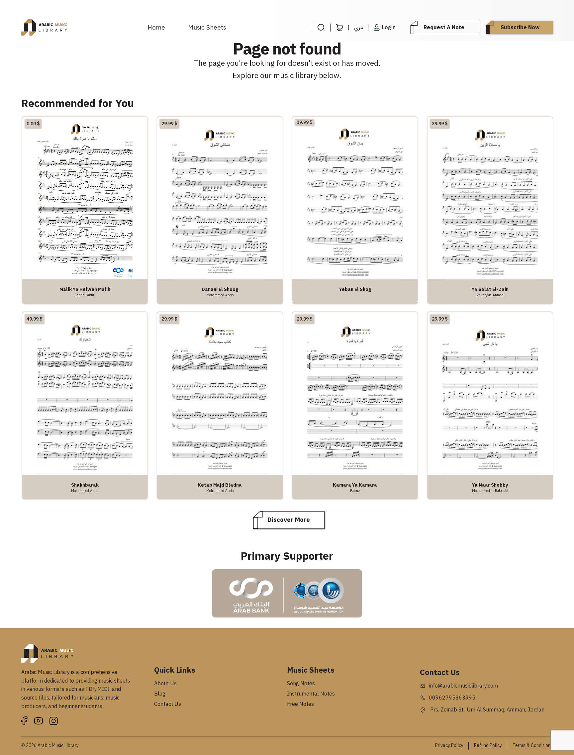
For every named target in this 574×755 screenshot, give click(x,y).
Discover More (288, 519)
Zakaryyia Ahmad (490, 295)
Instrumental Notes (311, 694)
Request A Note (444, 28)
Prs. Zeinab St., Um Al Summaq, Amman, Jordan (486, 710)
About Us (165, 684)
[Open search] (321, 28)
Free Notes (300, 704)
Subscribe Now (520, 28)
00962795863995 (452, 698)
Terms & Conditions (533, 745)
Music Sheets (207, 27)
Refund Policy (488, 745)
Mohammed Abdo (220, 295)
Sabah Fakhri (84, 295)
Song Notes (301, 684)
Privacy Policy (449, 745)
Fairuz (355, 490)
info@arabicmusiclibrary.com (463, 686)
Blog (159, 694)
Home (156, 27)
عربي (358, 27)
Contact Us (167, 704)
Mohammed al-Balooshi (490, 490)
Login (389, 27)
